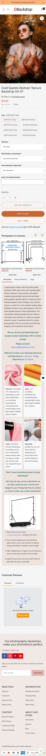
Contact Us (6, 696)
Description (7, 279)
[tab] (7, 583)
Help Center (29, 720)
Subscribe (38, 673)
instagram (28, 356)
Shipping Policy (30, 696)
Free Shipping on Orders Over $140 (23, 2)
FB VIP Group (6, 721)
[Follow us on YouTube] (20, 656)
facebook (29, 359)
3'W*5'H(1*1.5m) (10, 120)
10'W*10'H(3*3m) (10, 135)
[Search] (8, 9)
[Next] (42, 80)
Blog (27, 729)
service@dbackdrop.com (23, 347)
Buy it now (23, 221)
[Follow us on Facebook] (4, 656)
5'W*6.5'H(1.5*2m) (28, 120)
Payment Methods (8, 730)
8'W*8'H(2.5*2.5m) (30, 130)
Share (16, 104)
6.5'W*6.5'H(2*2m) (30, 125)
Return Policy (29, 705)
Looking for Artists (8, 725)
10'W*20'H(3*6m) (29, 135)
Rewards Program (8, 717)
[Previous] (4, 80)
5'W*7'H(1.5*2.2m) (11, 125)
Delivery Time (6, 705)
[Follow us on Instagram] (10, 656)
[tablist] (23, 583)
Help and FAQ (7, 700)
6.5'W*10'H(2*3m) (10, 130)
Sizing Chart (29, 700)
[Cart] (42, 9)
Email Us (28, 724)
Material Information (32, 691)
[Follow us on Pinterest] (15, 656)
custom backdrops (14, 535)
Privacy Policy (30, 733)
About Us (5, 691)
